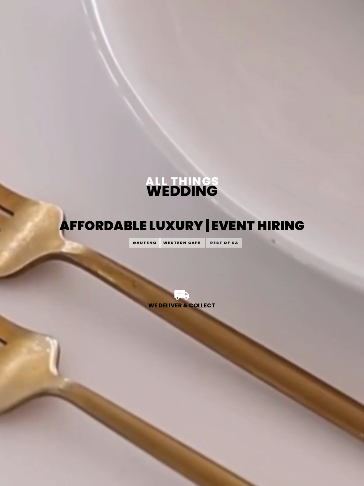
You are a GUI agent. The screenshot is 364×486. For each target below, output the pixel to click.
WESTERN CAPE (182, 242)
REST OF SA (224, 242)
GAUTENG (145, 242)
